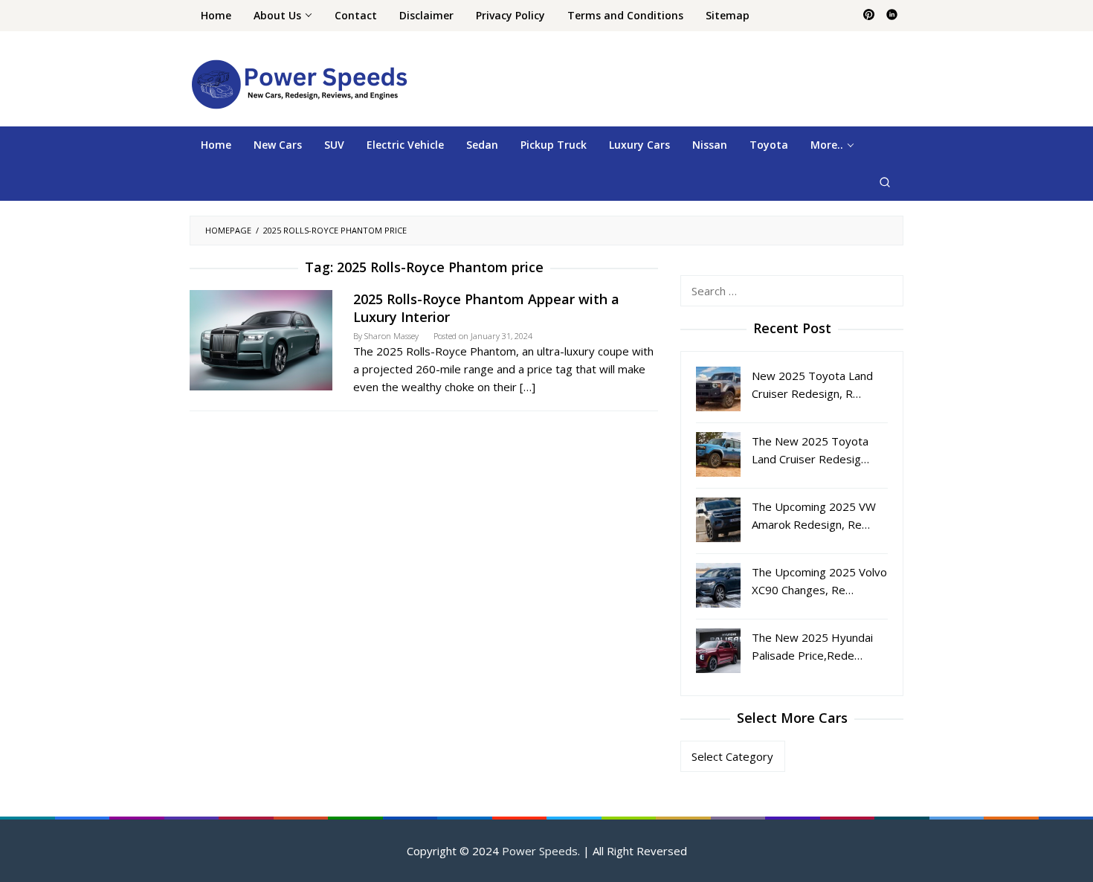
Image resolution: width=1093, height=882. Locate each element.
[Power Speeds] (298, 83)
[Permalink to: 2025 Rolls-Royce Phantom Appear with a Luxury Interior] (261, 338)
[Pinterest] (868, 15)
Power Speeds (540, 850)
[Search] (884, 182)
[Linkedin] (891, 15)
